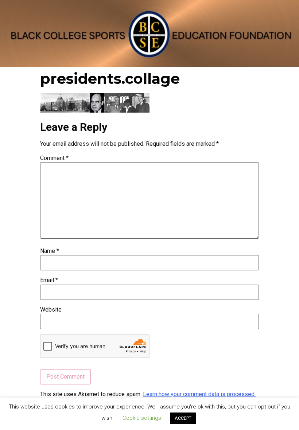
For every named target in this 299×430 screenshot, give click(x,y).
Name (49, 251)
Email (49, 280)
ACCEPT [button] (183, 418)
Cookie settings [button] (142, 418)
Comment (54, 158)
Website (51, 310)
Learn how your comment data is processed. (199, 394)
